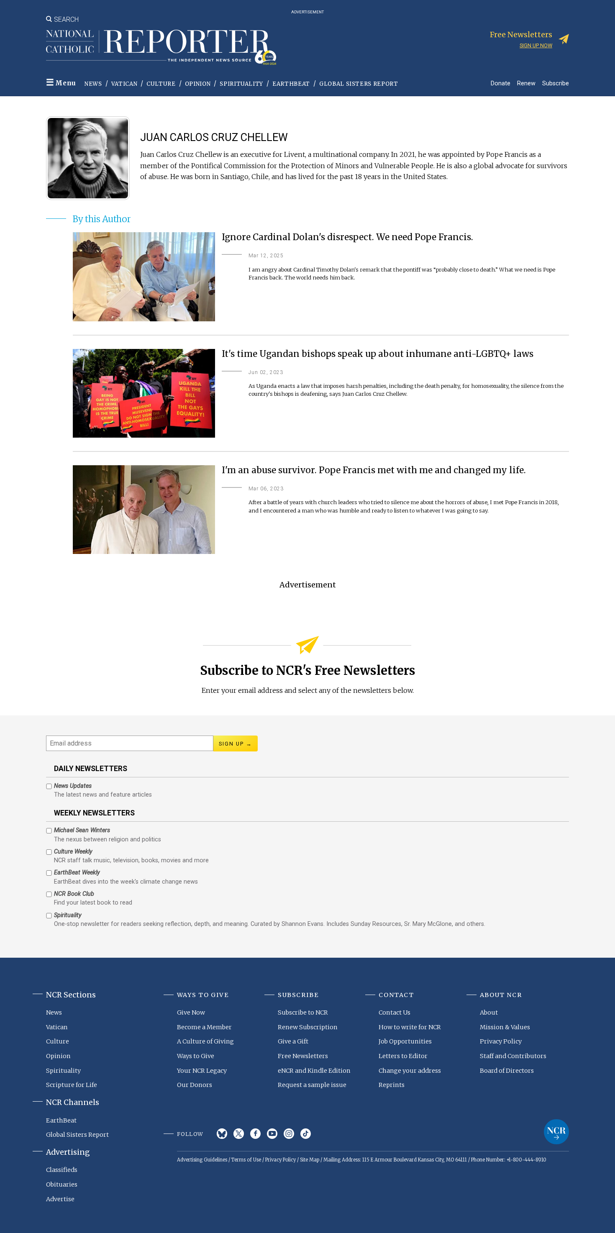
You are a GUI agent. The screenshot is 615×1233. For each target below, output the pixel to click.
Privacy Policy (501, 1041)
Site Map (309, 1160)
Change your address (410, 1070)
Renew (526, 83)
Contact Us (394, 1012)
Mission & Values (505, 1027)
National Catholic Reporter (556, 1131)
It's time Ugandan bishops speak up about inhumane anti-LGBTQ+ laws (377, 354)
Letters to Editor (403, 1056)
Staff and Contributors (513, 1056)
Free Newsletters (303, 1056)
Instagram (289, 1133)
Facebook (255, 1133)
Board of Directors (507, 1070)
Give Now (191, 1012)
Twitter (238, 1133)
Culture (161, 83)
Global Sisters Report (358, 83)
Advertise (60, 1199)
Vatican (124, 83)
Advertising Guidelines (202, 1160)
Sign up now (536, 45)
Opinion (198, 83)
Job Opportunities (405, 1041)
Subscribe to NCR (303, 1012)
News (93, 83)
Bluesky (222, 1133)
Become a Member (204, 1027)
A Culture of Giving (205, 1041)
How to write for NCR (410, 1027)
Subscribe (555, 83)
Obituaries (61, 1184)
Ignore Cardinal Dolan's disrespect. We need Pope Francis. (347, 237)
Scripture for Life (71, 1085)
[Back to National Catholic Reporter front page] (161, 47)
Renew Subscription (308, 1027)
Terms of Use (246, 1160)
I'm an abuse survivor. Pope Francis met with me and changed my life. (374, 470)
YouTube (272, 1133)
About (489, 1012)
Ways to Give (195, 1056)
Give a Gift (293, 1041)
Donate (500, 83)
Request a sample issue (312, 1085)
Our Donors (194, 1085)
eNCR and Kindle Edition (314, 1070)
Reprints (392, 1085)
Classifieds (61, 1170)
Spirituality (241, 83)
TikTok (305, 1133)
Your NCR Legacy (202, 1070)
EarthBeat (291, 83)
